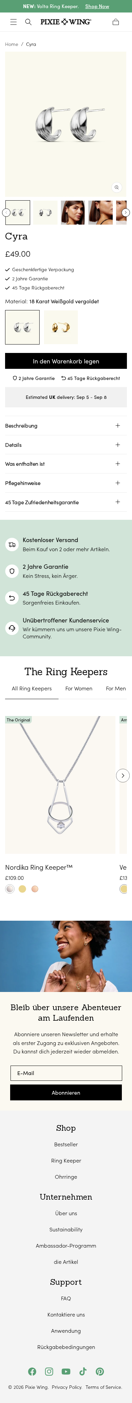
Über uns (66, 1213)
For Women (78, 688)
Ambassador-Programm (66, 1245)
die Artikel (66, 1261)
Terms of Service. (104, 1387)
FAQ (66, 1298)
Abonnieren (66, 1092)
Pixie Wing (36, 1387)
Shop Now (97, 6)
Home (11, 44)
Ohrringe (66, 1176)
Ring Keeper (66, 1160)
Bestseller (66, 1144)
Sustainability (66, 1229)
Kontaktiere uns (66, 1314)
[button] (13, 22)
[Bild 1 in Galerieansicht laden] (18, 213)
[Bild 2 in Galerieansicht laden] (45, 213)
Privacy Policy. (67, 1387)
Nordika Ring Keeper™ (39, 867)
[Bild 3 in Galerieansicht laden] (73, 213)
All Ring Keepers (32, 688)
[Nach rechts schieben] (126, 212)
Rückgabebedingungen (66, 1346)
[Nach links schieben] (6, 212)
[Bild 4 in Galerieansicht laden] (100, 213)
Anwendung (66, 1330)
